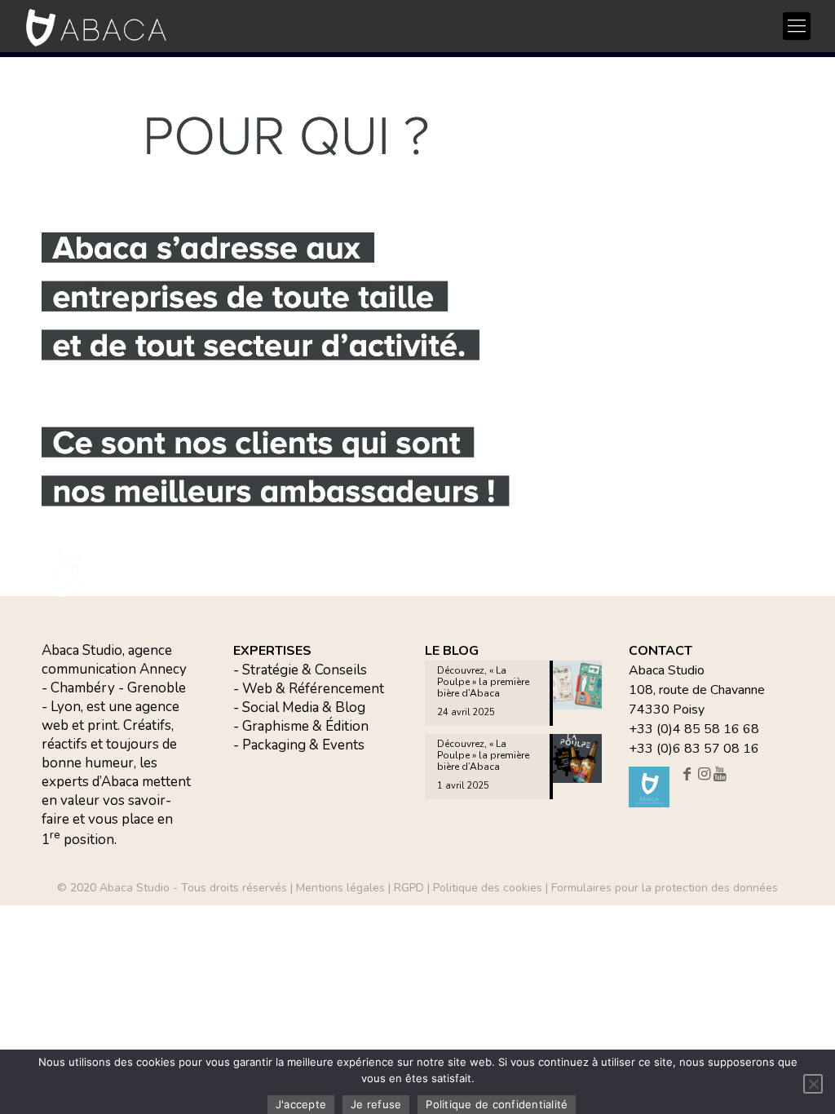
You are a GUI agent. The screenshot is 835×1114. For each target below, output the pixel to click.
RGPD (409, 887)
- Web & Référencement (308, 688)
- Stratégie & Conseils (300, 670)
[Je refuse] (813, 1084)
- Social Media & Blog (299, 707)
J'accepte (301, 1104)
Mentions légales (340, 887)
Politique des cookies (487, 887)
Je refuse (376, 1104)
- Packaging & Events (298, 745)
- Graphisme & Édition (301, 726)
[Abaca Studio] (96, 26)
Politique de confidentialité (497, 1104)
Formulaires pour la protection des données (664, 887)
